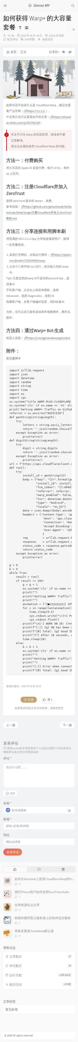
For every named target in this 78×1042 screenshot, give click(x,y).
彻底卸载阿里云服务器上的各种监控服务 (43, 918)
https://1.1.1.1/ (36, 111)
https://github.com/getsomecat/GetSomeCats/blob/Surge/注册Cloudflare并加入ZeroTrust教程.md (39, 212)
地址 (6, 835)
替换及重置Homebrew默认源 (34, 931)
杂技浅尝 (47, 39)
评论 (7, 758)
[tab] (15, 869)
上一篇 (10, 725)
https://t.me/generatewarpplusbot (48, 338)
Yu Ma (11, 35)
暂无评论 (12, 39)
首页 (13, 52)
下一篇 (67, 725)
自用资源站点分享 (27, 905)
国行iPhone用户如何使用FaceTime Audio (42, 892)
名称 (7, 803)
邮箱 (7, 819)
